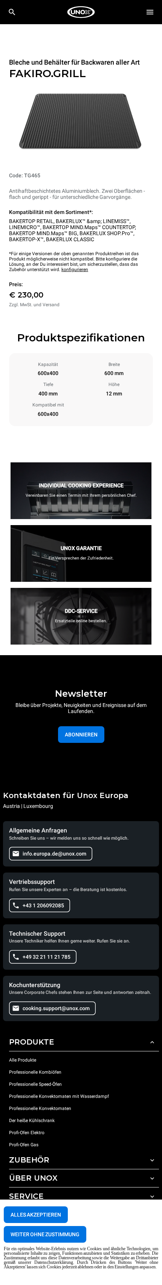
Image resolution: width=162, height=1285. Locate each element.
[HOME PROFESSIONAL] (81, 12)
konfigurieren (74, 269)
